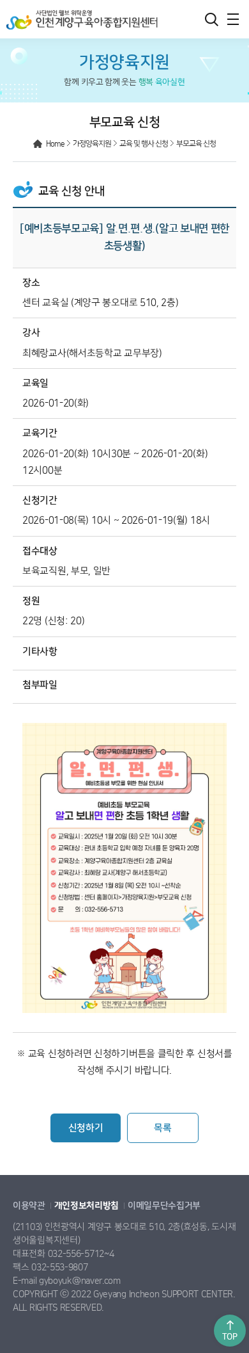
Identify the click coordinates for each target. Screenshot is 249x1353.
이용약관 (29, 1206)
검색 (211, 19)
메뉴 (233, 19)
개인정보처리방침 (86, 1206)
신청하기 (85, 1127)
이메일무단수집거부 (164, 1206)
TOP (229, 1336)
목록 (162, 1127)
